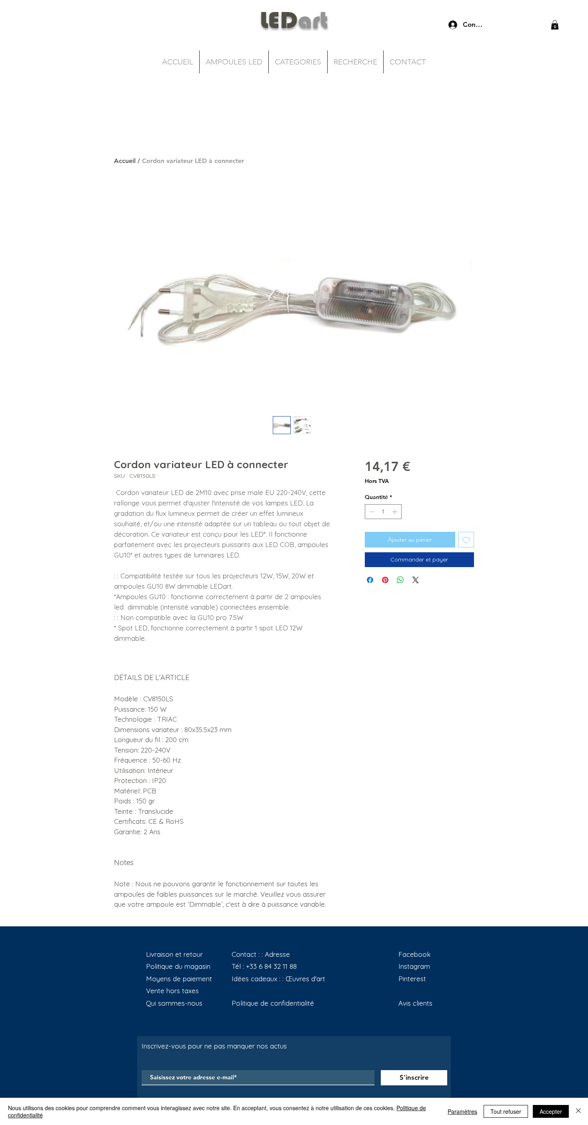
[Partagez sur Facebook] (370, 580)
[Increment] (395, 512)
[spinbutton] (383, 512)
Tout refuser (505, 1111)
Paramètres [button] (462, 1111)
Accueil (125, 161)
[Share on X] (415, 580)
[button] (555, 25)
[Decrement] (371, 512)
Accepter (551, 1111)
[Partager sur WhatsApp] (400, 580)
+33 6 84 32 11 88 (271, 966)
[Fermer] (578, 1111)
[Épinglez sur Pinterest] (385, 580)
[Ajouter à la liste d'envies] (466, 539)
